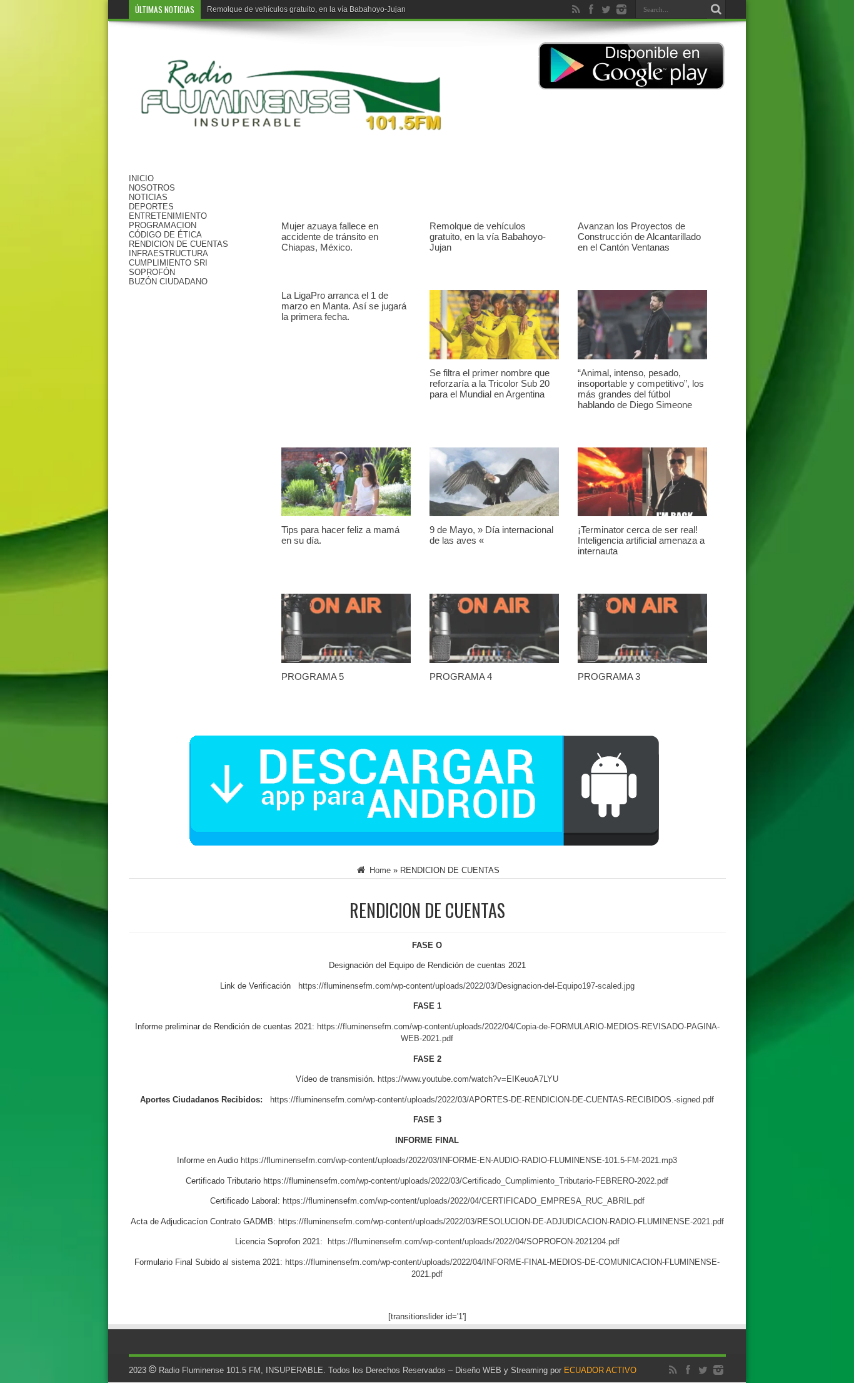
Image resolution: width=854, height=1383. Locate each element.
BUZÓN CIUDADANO (168, 281)
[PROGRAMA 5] (346, 666)
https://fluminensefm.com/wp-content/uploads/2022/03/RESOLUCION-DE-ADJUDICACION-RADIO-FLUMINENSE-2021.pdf (501, 1221)
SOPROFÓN (152, 272)
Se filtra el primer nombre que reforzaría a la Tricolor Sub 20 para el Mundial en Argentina (490, 383)
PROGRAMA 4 (461, 676)
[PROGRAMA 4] (494, 666)
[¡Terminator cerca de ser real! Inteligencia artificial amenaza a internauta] (642, 519)
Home (379, 870)
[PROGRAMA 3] (642, 666)
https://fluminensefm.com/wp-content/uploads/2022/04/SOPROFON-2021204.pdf (474, 1241)
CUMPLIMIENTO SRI (168, 262)
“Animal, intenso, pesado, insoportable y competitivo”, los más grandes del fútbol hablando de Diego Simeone (641, 388)
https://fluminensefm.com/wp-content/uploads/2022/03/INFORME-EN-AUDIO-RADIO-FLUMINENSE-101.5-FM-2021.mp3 (459, 1160)
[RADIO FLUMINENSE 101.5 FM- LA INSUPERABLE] (291, 142)
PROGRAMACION (162, 225)
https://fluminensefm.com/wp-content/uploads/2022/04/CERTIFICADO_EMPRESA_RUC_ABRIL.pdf (464, 1201)
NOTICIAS (148, 197)
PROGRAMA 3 (609, 676)
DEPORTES (151, 206)
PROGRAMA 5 (312, 676)
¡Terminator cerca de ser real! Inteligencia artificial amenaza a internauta (641, 540)
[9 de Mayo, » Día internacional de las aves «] (494, 519)
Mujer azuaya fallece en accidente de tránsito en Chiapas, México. (329, 236)
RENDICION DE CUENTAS (178, 244)
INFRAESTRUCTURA (168, 253)
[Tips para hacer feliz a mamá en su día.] (346, 519)
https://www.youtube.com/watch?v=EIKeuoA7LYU (468, 1079)
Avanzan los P (231, 9)
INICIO (141, 178)
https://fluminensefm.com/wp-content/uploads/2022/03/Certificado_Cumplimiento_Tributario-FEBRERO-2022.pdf (465, 1181)
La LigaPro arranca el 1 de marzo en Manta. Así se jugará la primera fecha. (343, 306)
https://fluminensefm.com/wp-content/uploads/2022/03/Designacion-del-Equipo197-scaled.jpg (466, 986)
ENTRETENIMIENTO (168, 216)
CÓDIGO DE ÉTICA (165, 234)
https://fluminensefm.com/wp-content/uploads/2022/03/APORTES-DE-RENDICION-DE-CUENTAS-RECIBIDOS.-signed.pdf (492, 1099)
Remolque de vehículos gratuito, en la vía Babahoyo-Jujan (488, 236)
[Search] (716, 9)
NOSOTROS (152, 187)
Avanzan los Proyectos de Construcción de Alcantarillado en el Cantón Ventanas (639, 236)
